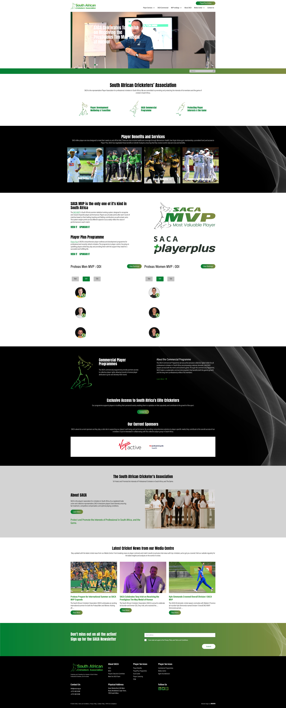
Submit (208, 646)
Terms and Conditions (83, 704)
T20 (97, 279)
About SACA (187, 8)
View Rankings (134, 267)
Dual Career (84, 178)
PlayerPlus (122, 178)
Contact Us (210, 8)
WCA (109, 668)
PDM (134, 679)
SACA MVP (76, 213)
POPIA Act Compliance (111, 704)
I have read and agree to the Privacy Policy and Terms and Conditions (168, 640)
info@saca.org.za (76, 689)
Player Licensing (138, 676)
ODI (86, 279)
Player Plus (74, 242)
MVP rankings (175, 8)
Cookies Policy (101, 704)
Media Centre (162, 671)
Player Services (147, 8)
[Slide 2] (97, 65)
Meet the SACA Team (114, 676)
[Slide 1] (95, 65)
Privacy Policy (93, 704)
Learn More (160, 379)
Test (75, 279)
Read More (76, 613)
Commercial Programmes (165, 668)
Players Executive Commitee (116, 674)
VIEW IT (74, 227)
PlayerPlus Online (205, 3)
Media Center (198, 8)
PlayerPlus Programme (140, 671)
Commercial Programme (199, 179)
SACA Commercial (163, 8)
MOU (109, 671)
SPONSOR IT (84, 227)
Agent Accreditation (164, 674)
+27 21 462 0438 (75, 691)
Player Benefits (160, 179)
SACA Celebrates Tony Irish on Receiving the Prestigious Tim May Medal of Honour (117, 34)
